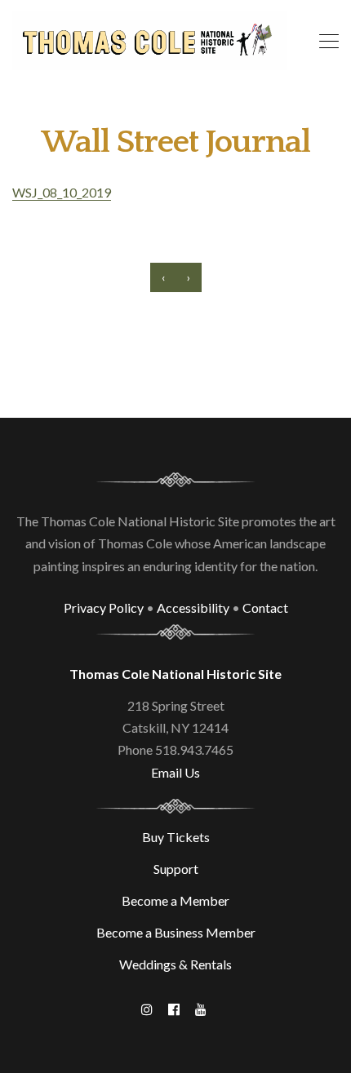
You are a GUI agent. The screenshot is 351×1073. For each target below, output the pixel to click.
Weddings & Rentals (175, 964)
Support (175, 868)
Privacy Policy (104, 607)
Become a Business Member (175, 932)
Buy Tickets (176, 837)
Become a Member (175, 900)
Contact (265, 607)
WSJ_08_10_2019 (61, 192)
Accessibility (193, 607)
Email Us (175, 772)
